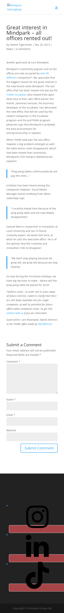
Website (11, 430)
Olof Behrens (45, 324)
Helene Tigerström (21, 44)
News (9, 49)
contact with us (14, 313)
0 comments (23, 49)
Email (10, 415)
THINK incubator (16, 94)
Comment (13, 361)
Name (11, 399)
